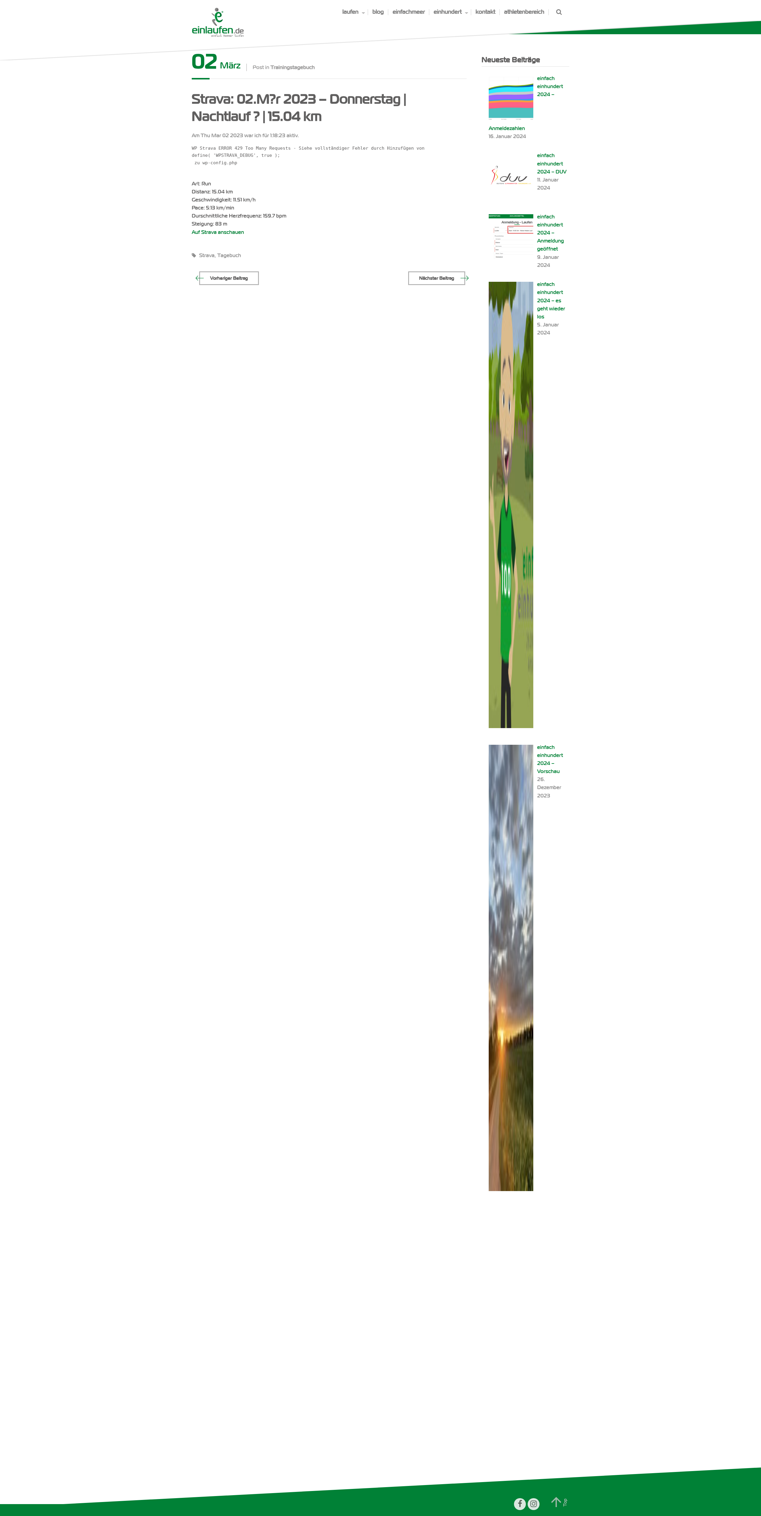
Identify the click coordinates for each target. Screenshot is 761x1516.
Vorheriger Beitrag (229, 278)
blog (378, 11)
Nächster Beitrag (436, 278)
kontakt (485, 11)
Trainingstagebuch (293, 67)
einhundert (448, 11)
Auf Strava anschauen (218, 232)
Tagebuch (229, 255)
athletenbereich (524, 11)
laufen (350, 11)
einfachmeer (409, 11)
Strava (207, 255)
